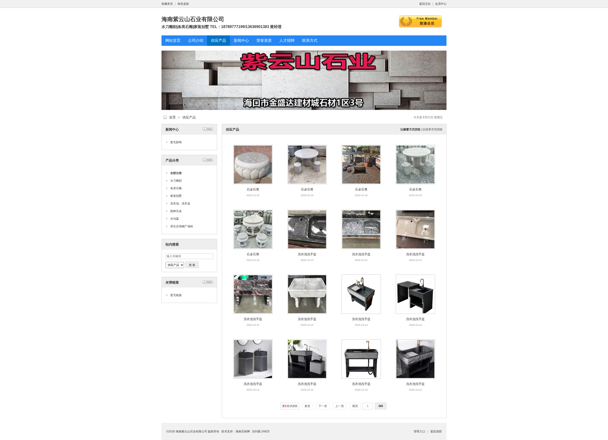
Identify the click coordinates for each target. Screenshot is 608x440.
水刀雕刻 (176, 180)
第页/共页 (290, 406)
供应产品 (189, 117)
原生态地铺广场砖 (181, 226)
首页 (172, 117)
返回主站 (425, 3)
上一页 (340, 406)
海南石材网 (243, 431)
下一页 (323, 406)
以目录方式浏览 (432, 129)
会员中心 (440, 3)
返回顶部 (436, 431)
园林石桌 (176, 211)
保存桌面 (183, 3)
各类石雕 (176, 188)
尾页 (355, 406)
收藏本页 (167, 3)
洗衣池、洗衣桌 (180, 203)
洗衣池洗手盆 (307, 254)
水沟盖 (174, 218)
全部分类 (176, 173)
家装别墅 (176, 196)
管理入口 (419, 431)
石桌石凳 (253, 189)
